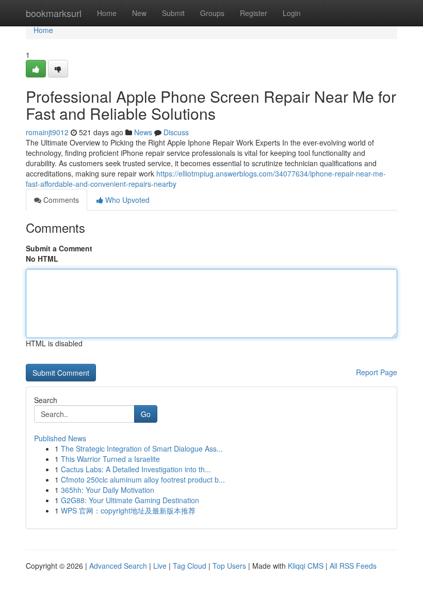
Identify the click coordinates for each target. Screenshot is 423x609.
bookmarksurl (54, 13)
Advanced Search (118, 565)
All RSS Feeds (353, 565)
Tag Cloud (189, 565)
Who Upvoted (126, 200)
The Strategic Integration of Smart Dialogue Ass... (142, 448)
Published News (60, 438)
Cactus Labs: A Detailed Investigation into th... (136, 469)
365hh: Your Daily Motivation (107, 490)
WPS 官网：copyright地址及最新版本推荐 (128, 510)
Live (160, 565)
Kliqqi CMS (305, 565)
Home (107, 13)
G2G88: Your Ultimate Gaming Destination (130, 500)
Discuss (176, 132)
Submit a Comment (59, 248)
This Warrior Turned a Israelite (110, 459)
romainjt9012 (47, 132)
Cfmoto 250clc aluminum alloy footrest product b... (143, 479)
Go (146, 414)
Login (292, 13)
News (143, 132)
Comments (60, 200)
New (139, 13)
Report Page (376, 372)
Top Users (229, 565)
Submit (173, 13)
